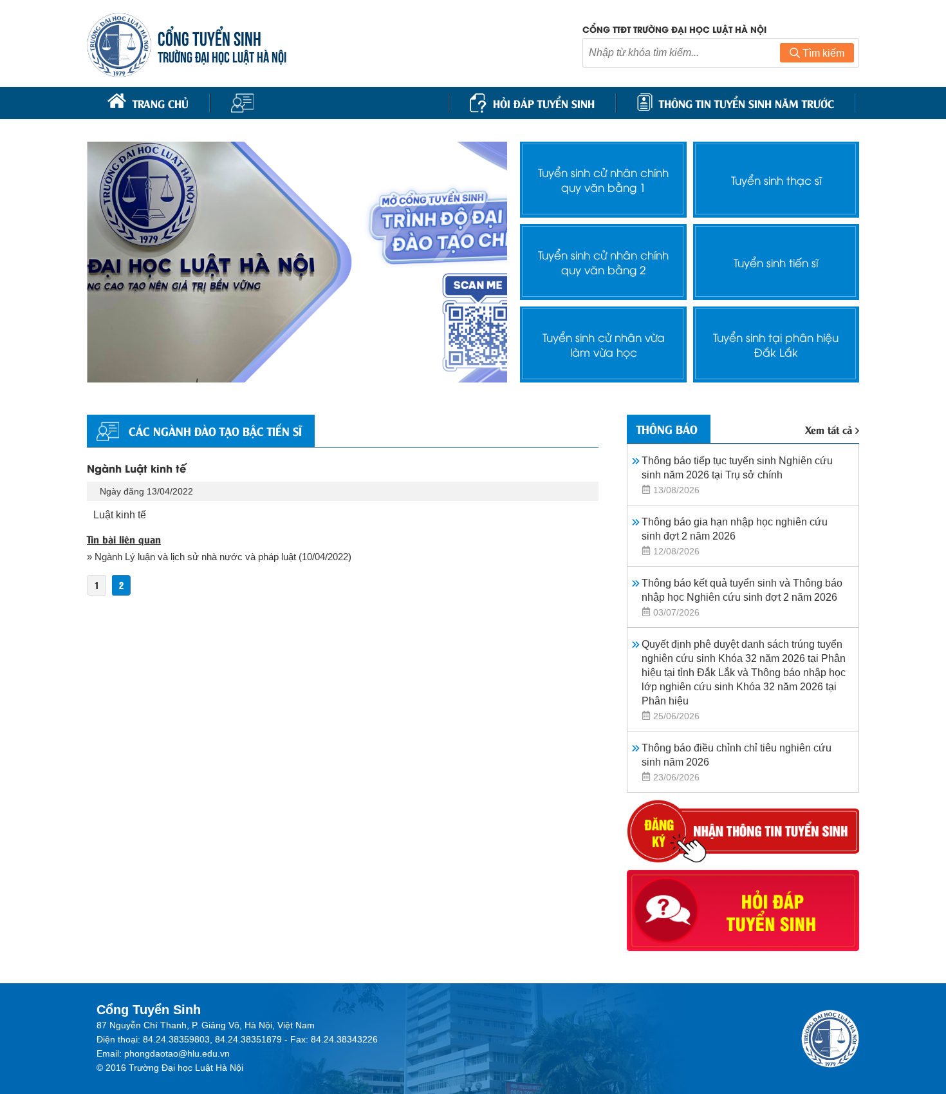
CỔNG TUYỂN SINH (209, 37)
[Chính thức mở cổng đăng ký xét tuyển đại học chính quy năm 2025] (297, 262)
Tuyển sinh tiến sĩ (776, 262)
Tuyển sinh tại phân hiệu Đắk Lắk (776, 344)
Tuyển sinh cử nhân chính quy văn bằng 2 (603, 262)
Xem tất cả (828, 429)
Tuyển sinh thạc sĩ (776, 180)
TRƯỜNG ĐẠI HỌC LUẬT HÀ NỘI (222, 55)
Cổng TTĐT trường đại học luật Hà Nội (674, 29)
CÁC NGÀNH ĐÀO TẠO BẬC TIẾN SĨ (215, 431)
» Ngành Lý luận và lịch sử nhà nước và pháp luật (191, 556)
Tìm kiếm (822, 53)
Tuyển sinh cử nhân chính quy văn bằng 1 (603, 179)
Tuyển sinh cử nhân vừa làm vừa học (604, 344)
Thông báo (667, 429)
